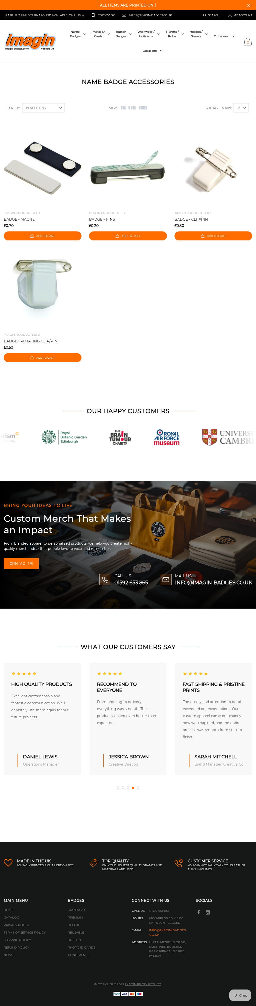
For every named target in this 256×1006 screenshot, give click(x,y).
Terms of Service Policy (25, 932)
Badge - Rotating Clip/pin (31, 341)
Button (74, 940)
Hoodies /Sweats (196, 34)
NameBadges (75, 34)
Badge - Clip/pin (191, 219)
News (8, 955)
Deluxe (74, 925)
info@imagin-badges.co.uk (167, 932)
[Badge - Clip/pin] (213, 168)
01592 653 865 (131, 583)
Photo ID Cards (81, 947)
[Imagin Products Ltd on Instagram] (207, 913)
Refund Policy (16, 947)
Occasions (149, 50)
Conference (79, 955)
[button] (118, 788)
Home (9, 910)
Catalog (11, 917)
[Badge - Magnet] (43, 168)
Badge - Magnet (20, 219)
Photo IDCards (98, 34)
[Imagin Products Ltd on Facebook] (198, 913)
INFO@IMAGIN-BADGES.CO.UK (213, 583)
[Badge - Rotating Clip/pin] (43, 290)
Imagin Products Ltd (143, 984)
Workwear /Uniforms (146, 34)
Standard (76, 910)
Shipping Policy (17, 940)
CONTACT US (21, 563)
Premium (75, 917)
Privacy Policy (17, 925)
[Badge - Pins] (128, 168)
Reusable (76, 932)
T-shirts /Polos (172, 34)
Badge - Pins (102, 219)
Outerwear (222, 36)
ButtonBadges (121, 34)
